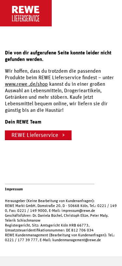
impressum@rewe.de (78, 211)
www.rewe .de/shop (26, 84)
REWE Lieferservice (34, 135)
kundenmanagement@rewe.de (76, 240)
